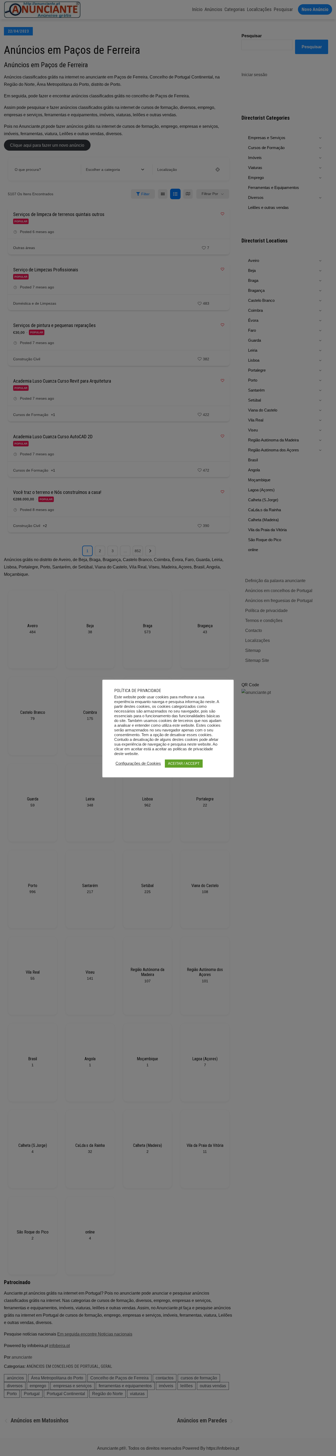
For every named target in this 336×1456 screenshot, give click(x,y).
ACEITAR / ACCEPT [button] (184, 764)
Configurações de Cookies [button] (138, 763)
